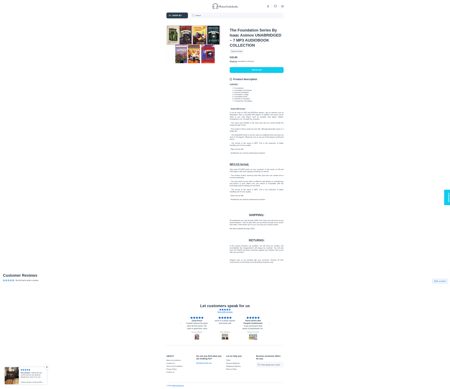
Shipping (233, 61)
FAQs (228, 360)
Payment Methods (233, 363)
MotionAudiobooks (178, 385)
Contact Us (170, 363)
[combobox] (237, 15)
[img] (225, 309)
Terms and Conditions (174, 366)
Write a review (440, 281)
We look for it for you (204, 363)
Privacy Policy (171, 369)
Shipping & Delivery (233, 366)
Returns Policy (231, 369)
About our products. (173, 360)
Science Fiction (236, 51)
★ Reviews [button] (449, 197)
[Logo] (225, 6)
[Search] (192, 15)
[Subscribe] (281, 365)
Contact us (170, 372)
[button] (282, 6)
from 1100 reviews (225, 312)
